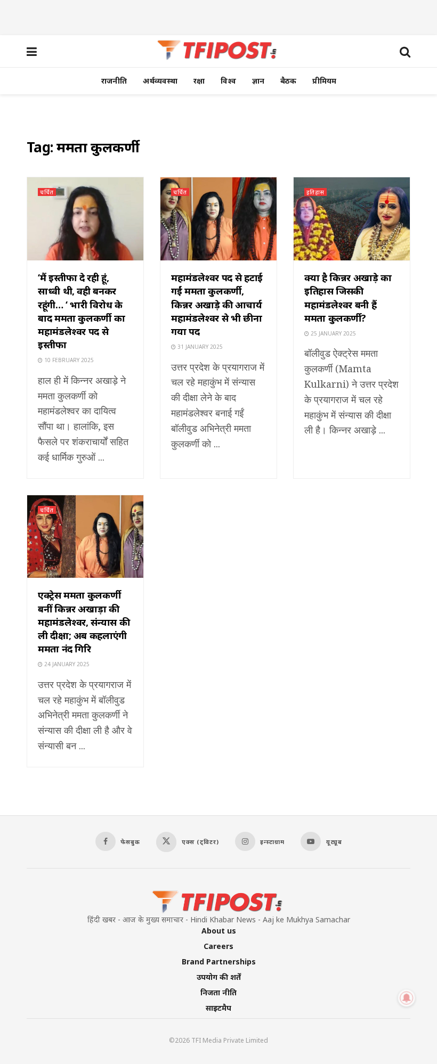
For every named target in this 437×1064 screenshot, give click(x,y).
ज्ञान (258, 81)
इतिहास (315, 192)
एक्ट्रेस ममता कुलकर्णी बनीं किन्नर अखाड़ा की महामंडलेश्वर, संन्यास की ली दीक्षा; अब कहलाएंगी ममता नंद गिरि (84, 621)
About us (218, 931)
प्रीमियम (324, 81)
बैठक (288, 81)
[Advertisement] (218, 16)
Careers (218, 946)
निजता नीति (218, 992)
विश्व (228, 81)
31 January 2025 (199, 346)
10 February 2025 (68, 360)
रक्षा (199, 81)
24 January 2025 (66, 664)
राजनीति (114, 81)
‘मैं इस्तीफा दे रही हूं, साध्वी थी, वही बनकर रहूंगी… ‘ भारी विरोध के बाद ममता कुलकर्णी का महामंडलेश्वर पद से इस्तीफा (81, 311)
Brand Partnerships (219, 961)
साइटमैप (218, 1008)
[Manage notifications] (406, 997)
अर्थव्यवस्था (160, 81)
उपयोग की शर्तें (219, 977)
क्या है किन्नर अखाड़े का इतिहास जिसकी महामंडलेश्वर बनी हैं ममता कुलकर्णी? (348, 297)
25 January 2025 (332, 333)
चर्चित (47, 192)
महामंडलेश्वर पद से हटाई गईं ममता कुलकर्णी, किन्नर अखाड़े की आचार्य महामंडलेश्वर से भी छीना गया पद (217, 304)
